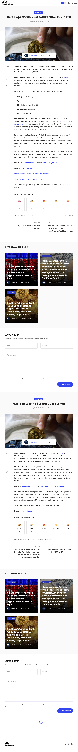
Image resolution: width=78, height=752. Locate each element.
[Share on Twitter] (7, 85)
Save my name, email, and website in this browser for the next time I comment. (35, 379)
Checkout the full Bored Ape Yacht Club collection (31, 174)
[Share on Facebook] (7, 79)
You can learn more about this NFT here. (28, 179)
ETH (65, 77)
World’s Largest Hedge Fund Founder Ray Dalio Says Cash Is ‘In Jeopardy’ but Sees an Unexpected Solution (27, 553)
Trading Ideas (48, 539)
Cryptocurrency (26, 216)
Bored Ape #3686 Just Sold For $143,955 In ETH (60, 550)
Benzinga (34, 55)
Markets (34, 216)
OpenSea (30, 168)
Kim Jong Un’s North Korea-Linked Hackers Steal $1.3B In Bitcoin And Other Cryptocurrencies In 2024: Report (21, 272)
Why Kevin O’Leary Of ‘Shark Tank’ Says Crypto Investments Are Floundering (60, 228)
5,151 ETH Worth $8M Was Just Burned (29, 227)
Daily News (38, 12)
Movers (40, 539)
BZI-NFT (17, 216)
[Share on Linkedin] (7, 91)
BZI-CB (17, 539)
